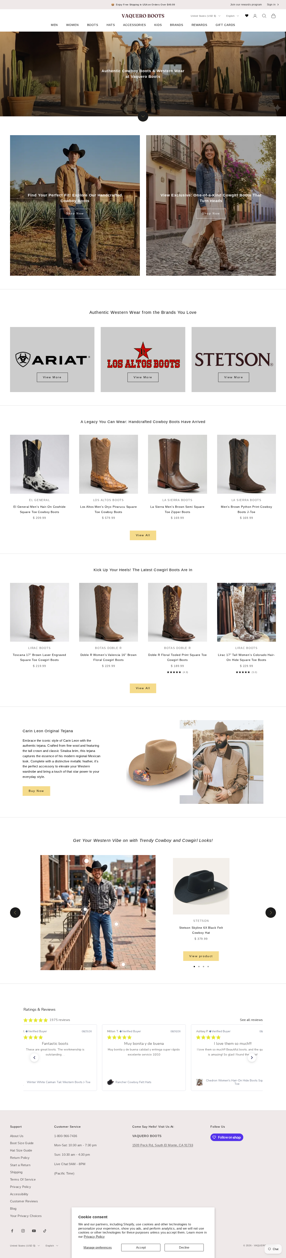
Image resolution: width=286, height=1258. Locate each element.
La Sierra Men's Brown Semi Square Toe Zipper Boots (177, 509)
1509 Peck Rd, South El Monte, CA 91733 (162, 1145)
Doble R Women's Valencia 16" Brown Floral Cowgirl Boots (108, 657)
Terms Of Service (23, 1179)
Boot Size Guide (22, 1143)
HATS (111, 25)
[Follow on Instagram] (23, 1231)
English (230, 16)
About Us (17, 1136)
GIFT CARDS (225, 25)
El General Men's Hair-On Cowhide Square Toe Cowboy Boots (39, 509)
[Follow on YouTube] (34, 1231)
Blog (13, 1208)
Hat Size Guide (21, 1150)
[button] (34, 1057)
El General (39, 500)
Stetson (201, 920)
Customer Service (67, 1126)
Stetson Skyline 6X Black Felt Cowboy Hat (201, 930)
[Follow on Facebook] (12, 1231)
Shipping (16, 1172)
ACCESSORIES (134, 25)
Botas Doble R (108, 648)
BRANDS (176, 25)
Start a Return (20, 1165)
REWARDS (199, 25)
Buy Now (36, 791)
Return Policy (20, 1157)
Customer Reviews (24, 1201)
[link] (54, 1082)
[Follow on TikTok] (45, 1231)
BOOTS (92, 25)
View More (52, 377)
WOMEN (72, 25)
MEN (54, 25)
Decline (184, 1247)
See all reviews (251, 1020)
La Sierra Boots (177, 500)
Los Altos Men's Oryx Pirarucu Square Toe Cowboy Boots (108, 509)
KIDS (158, 25)
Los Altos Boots (108, 500)
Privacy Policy (94, 1236)
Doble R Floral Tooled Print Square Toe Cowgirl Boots (177, 657)
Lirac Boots (39, 648)
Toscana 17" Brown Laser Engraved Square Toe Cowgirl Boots (39, 657)
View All (143, 535)
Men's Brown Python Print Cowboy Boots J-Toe (246, 509)
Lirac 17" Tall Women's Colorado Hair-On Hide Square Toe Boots (246, 657)
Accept (141, 1247)
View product (201, 956)
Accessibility (19, 1194)
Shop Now (75, 213)
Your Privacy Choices (26, 1216)
